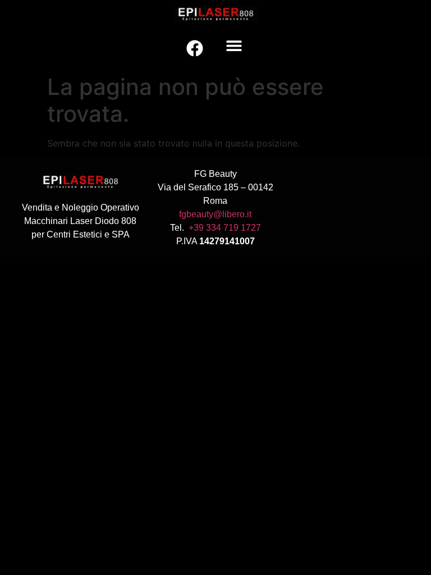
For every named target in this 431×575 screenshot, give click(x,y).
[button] (233, 45)
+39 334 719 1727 (225, 227)
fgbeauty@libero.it (215, 214)
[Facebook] (195, 48)
